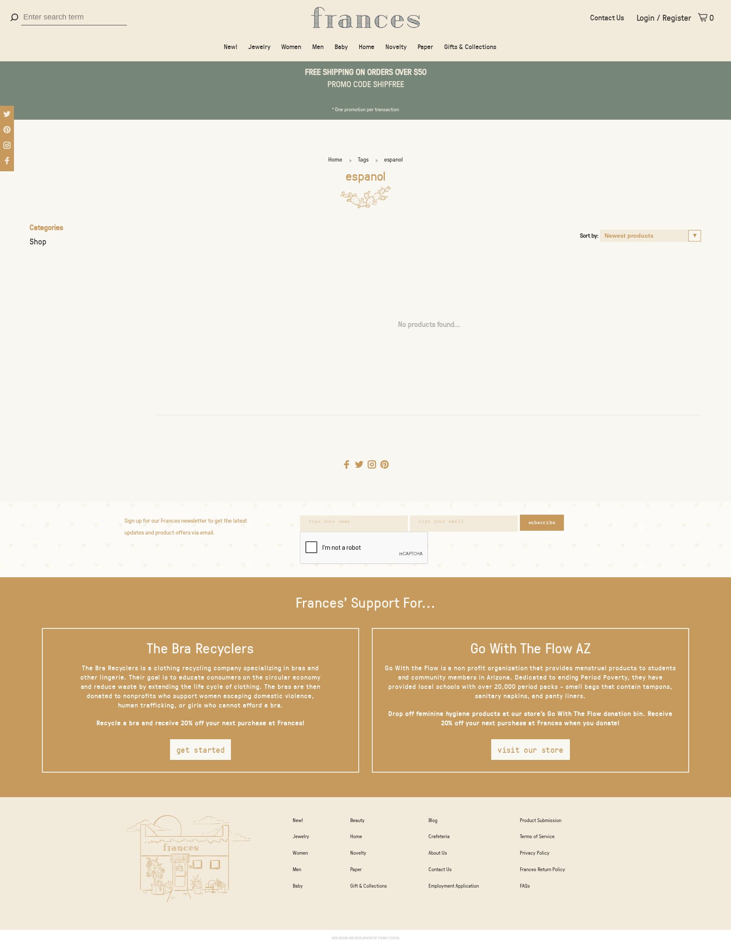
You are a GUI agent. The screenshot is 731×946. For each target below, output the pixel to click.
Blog (433, 820)
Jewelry (259, 46)
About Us (438, 852)
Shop (38, 241)
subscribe (541, 522)
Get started (200, 749)
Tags (363, 159)
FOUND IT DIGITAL (389, 937)
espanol (393, 159)
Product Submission (540, 820)
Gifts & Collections (470, 46)
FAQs (525, 885)
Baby (341, 46)
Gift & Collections (368, 885)
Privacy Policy (535, 852)
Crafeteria (439, 836)
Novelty (396, 46)
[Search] (15, 17)
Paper (425, 46)
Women (291, 46)
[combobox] (74, 17)
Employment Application (454, 885)
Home (366, 46)
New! (230, 46)
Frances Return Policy (542, 869)
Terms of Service (537, 836)
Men (318, 46)
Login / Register (664, 17)
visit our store (530, 749)
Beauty (357, 820)
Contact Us (607, 17)
